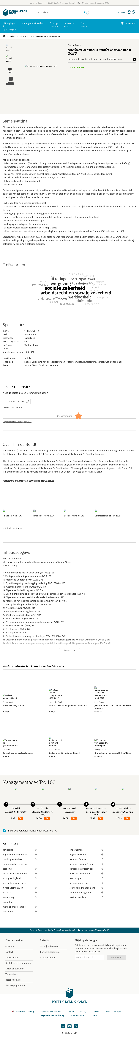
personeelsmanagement (82, 864)
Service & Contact (78, 1015)
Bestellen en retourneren (18, 963)
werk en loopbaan (78, 897)
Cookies (95, 1012)
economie (7, 869)
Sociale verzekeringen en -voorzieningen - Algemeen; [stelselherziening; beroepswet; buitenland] (73, 362)
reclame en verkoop (79, 883)
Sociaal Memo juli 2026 (75, 516)
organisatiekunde (78, 854)
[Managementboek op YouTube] (69, 1026)
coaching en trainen (13, 859)
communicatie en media (15, 864)
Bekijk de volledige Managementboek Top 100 (32, 830)
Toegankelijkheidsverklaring (52, 1015)
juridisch (7, 892)
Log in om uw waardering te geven (17, 422)
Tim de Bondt (74, 45)
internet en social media (15, 883)
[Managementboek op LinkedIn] (63, 1026)
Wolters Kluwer (31, 345)
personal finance (78, 859)
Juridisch (22, 36)
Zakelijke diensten (49, 946)
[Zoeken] (85, 12)
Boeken (12, 36)
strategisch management (82, 888)
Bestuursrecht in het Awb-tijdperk (64, 753)
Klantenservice (14, 940)
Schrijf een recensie (15, 401)
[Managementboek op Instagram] (76, 1026)
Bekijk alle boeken (11, 528)
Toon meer (68, 650)
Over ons (9, 946)
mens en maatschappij (14, 907)
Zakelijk (44, 940)
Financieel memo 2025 (13, 516)
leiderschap (8, 897)
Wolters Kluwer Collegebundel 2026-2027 (68, 705)
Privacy (83, 1012)
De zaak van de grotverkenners (18, 753)
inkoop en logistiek (12, 878)
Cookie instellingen (113, 1012)
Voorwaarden (12, 957)
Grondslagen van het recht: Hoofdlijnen (113, 753)
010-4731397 (130, 23)
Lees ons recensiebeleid (13, 407)
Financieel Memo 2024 (43, 516)
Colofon (70, 1012)
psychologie (75, 878)
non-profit (8, 911)
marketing (8, 902)
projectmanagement (80, 873)
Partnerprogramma (15, 985)
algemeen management (15, 854)
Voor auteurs (11, 974)
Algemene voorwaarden (50, 1012)
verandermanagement (81, 892)
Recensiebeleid (13, 980)
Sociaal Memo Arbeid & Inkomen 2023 (45, 36)
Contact (9, 952)
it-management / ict (13, 888)
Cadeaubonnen (48, 957)
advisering (8, 850)
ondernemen (76, 850)
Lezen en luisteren (14, 968)
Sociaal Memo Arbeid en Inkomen (41, 365)
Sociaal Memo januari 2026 (107, 516)
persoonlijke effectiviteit (81, 869)
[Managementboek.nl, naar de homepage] (15, 15)
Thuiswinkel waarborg (25, 1012)
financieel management (15, 873)
